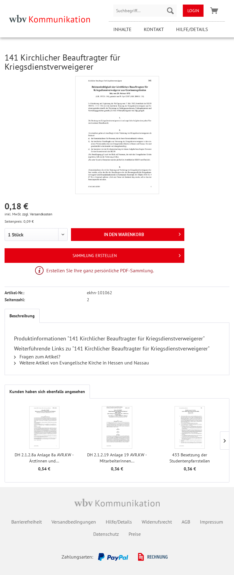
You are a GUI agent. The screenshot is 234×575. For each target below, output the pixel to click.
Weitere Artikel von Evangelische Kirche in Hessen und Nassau (83, 363)
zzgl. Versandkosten (37, 214)
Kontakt (154, 29)
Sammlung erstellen (95, 255)
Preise (135, 534)
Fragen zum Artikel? (39, 357)
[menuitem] (145, 11)
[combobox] (145, 11)
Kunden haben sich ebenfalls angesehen (47, 391)
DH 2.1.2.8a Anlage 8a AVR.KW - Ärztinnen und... (44, 458)
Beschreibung (22, 316)
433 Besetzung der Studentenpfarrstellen (189, 458)
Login (193, 10)
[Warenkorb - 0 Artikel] (214, 11)
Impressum (211, 522)
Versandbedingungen (73, 522)
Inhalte (122, 29)
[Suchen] (170, 11)
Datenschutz (106, 534)
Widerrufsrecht (157, 522)
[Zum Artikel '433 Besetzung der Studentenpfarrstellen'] (190, 427)
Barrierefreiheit (26, 522)
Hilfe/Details (192, 29)
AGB (186, 522)
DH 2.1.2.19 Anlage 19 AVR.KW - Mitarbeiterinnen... (117, 458)
